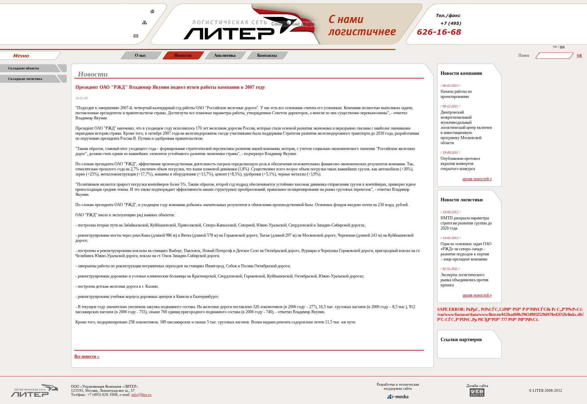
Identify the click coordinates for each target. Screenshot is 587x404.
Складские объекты (23, 68)
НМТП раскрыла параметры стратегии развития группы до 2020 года (466, 223)
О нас (140, 55)
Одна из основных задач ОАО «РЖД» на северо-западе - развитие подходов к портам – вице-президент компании (466, 251)
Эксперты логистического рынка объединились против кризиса (464, 279)
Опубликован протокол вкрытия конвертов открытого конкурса (460, 163)
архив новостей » (477, 178)
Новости (182, 55)
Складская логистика (25, 79)
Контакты (267, 55)
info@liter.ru (141, 394)
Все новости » (86, 356)
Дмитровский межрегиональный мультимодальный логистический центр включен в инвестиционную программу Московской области (466, 127)
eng (562, 46)
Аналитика (225, 55)
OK (579, 55)
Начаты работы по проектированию (456, 94)
